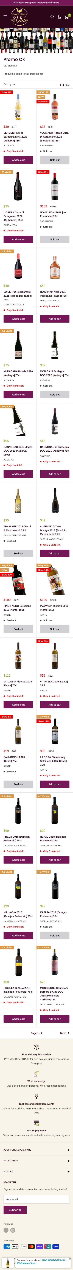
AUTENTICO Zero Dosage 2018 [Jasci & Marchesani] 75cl (53, 530)
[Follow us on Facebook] (6, 1230)
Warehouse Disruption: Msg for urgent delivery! (36, 2)
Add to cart (18, 160)
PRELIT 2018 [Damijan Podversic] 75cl (17, 838)
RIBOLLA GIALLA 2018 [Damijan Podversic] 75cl (18, 990)
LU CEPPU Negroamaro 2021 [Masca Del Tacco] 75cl (18, 295)
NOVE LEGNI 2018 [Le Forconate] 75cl (53, 214)
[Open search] (52, 17)
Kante (7, 615)
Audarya (9, 145)
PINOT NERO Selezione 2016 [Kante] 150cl (17, 607)
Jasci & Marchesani (15, 535)
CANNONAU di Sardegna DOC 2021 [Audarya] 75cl (54, 449)
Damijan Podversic (15, 845)
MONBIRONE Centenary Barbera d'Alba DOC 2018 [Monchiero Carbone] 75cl (54, 994)
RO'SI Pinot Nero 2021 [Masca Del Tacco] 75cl (53, 293)
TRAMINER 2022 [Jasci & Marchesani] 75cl (17, 528)
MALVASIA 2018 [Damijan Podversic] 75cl (18, 914)
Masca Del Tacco (14, 304)
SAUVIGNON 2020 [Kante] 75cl (14, 759)
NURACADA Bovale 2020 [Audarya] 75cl (18, 373)
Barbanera (46, 145)
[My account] (59, 17)
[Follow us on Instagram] (12, 1230)
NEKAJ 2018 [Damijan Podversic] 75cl (53, 838)
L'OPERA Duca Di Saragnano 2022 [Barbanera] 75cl (14, 216)
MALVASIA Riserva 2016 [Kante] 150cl (54, 607)
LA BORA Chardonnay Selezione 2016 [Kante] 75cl (53, 761)
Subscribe (15, 1209)
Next (63, 1033)
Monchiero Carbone (52, 1004)
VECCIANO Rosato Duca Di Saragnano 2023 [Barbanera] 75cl (54, 136)
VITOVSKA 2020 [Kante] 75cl (54, 683)
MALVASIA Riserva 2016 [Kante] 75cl (18, 683)
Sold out (55, 160)
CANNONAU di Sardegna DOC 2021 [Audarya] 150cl (18, 451)
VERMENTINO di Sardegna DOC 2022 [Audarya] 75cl (15, 136)
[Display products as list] (67, 84)
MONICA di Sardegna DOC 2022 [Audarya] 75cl (54, 373)
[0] (66, 17)
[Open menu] (5, 16)
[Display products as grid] (62, 84)
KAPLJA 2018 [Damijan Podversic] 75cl (53, 914)
